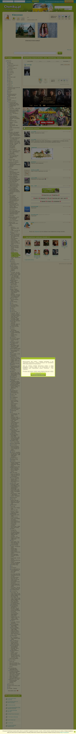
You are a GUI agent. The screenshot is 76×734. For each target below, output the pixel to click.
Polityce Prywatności (64, 732)
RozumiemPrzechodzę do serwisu (38, 374)
